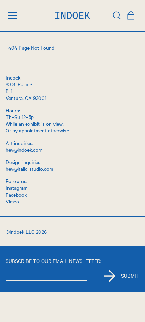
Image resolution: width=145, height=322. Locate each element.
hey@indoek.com (24, 149)
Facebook (16, 194)
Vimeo (12, 201)
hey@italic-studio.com (29, 168)
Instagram (16, 187)
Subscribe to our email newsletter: (53, 261)
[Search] (117, 15)
